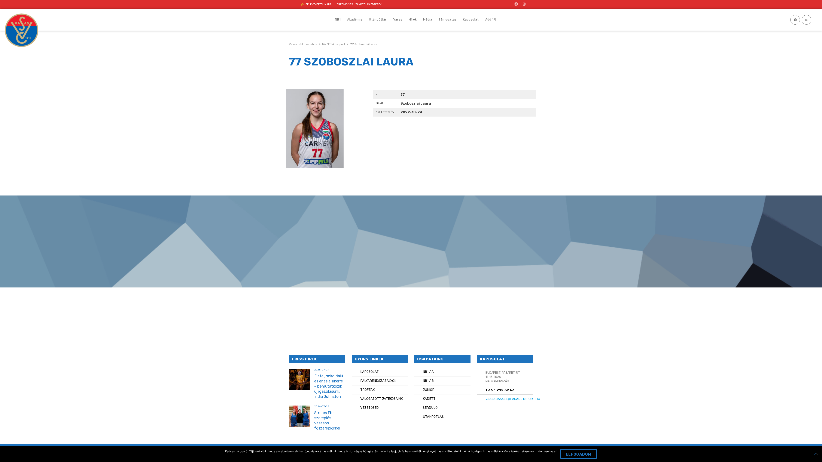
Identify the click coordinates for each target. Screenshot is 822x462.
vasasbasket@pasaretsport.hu (512, 399)
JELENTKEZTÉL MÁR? (318, 4)
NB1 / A (428, 372)
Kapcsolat (369, 372)
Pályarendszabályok (378, 381)
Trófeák (367, 390)
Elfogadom (578, 454)
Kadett (429, 399)
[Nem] (817, 454)
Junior (428, 390)
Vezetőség (369, 408)
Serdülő (430, 408)
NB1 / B (428, 381)
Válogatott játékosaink (381, 399)
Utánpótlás (433, 417)
